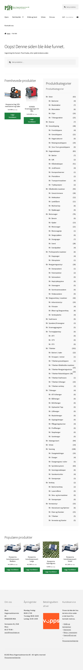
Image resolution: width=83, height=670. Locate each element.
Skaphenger (56, 432)
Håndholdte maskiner (57, 189)
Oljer (53, 113)
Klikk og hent (32, 17)
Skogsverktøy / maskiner (58, 298)
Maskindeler (56, 105)
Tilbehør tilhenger (58, 382)
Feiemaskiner (56, 273)
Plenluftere (56, 176)
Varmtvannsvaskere (59, 290)
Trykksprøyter (57, 185)
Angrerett (67, 630)
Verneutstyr (53, 504)
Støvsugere (56, 285)
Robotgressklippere (59, 143)
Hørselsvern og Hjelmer (60, 508)
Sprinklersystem (58, 466)
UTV (53, 340)
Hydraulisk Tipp (57, 407)
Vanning (52, 449)
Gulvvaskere (56, 277)
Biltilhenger (56, 403)
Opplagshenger (57, 420)
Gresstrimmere (57, 193)
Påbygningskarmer (59, 424)
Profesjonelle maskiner (57, 252)
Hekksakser (56, 197)
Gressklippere (57, 134)
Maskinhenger (57, 415)
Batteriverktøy (57, 487)
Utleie (43, 17)
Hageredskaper (54, 151)
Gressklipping (54, 126)
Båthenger (56, 399)
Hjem (7, 17)
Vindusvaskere (57, 294)
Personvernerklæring (70, 641)
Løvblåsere (56, 201)
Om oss (52, 17)
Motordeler (56, 109)
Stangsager (56, 239)
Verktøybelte (56, 315)
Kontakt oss (9, 25)
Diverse (51, 122)
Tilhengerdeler (57, 118)
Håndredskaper (57, 164)
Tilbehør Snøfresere (59, 378)
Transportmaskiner (59, 180)
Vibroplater (56, 260)
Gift (53, 160)
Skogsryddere (56, 235)
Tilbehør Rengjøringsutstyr (62, 369)
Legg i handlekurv (12, 116)
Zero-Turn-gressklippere (61, 147)
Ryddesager (56, 210)
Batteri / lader (57, 352)
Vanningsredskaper (59, 470)
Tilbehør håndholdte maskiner (63, 365)
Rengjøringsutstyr (55, 264)
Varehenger (56, 436)
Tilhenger (52, 390)
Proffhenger (56, 428)
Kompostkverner (58, 172)
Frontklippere (57, 130)
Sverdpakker (56, 248)
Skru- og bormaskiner (60, 495)
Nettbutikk (16, 17)
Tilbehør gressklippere (60, 361)
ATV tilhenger (57, 394)
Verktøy (51, 483)
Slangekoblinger (58, 453)
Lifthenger (55, 411)
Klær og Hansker (58, 512)
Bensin (54, 218)
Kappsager (56, 256)
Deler (51, 97)
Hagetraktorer (57, 138)
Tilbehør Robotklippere (60, 373)
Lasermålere (56, 491)
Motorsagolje (57, 231)
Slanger (54, 457)
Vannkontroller (57, 474)
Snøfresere (53, 319)
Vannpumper (56, 499)
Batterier (55, 101)
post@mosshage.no (12, 632)
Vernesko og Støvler (59, 520)
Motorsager (53, 214)
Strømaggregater (55, 327)
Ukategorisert (54, 441)
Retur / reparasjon (70, 632)
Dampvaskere (57, 269)
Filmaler (55, 306)
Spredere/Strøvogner (56, 323)
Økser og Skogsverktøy (60, 310)
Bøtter (54, 155)
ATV (53, 336)
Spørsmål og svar (70, 635)
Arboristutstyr (57, 302)
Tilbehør (52, 348)
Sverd (54, 243)
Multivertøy (56, 206)
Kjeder (54, 222)
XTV (53, 344)
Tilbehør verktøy (58, 386)
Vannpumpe (56, 478)
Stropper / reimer (58, 357)
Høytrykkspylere (58, 281)
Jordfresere (56, 168)
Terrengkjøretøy (55, 332)
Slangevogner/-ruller (59, 462)
